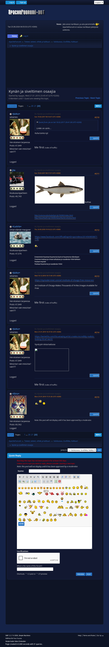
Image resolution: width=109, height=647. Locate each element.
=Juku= (16, 113)
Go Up (10, 435)
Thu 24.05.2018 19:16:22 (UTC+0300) (47, 229)
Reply (98, 106)
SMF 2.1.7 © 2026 (11, 635)
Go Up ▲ (100, 635)
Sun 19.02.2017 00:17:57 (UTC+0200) (47, 173)
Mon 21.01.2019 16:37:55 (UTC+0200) (47, 332)
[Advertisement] (54, 69)
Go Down (12, 106)
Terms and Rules (89, 635)
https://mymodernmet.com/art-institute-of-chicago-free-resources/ (64, 280)
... (30, 106)
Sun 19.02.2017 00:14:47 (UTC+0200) (47, 117)
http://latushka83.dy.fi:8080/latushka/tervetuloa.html (55, 218)
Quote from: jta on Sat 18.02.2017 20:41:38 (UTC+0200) (60, 122)
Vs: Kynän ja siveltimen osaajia (47, 114)
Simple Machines (24, 635)
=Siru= (15, 393)
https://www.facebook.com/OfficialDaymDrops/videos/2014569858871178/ (66, 238)
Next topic (95, 98)
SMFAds (8, 638)
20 (32, 106)
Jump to (64, 450)
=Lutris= (16, 226)
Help (79, 635)
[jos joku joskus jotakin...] (11, 158)
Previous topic (82, 98)
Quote (96, 138)
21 (35, 106)
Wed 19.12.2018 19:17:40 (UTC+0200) (47, 276)
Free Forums (17, 638)
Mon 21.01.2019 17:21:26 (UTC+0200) (47, 396)
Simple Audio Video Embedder (15, 641)
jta (13, 170)
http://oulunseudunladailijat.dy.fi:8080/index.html (53, 215)
